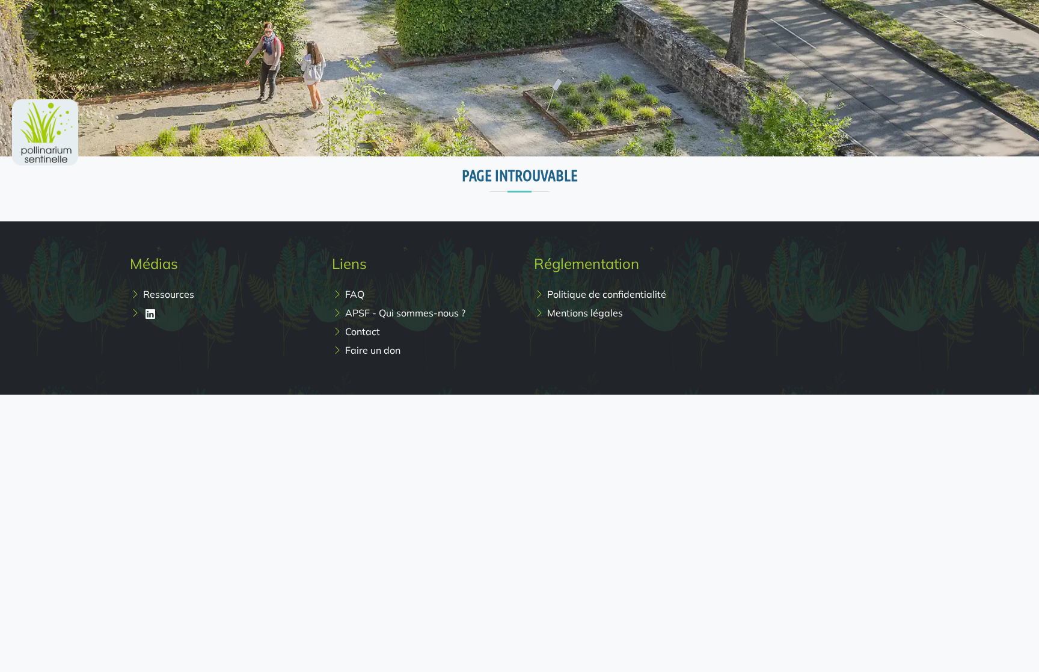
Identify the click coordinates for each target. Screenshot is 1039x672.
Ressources (168, 294)
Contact (362, 331)
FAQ (354, 294)
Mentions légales (585, 313)
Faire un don (372, 350)
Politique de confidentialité (606, 294)
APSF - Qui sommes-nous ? (405, 313)
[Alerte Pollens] (45, 88)
